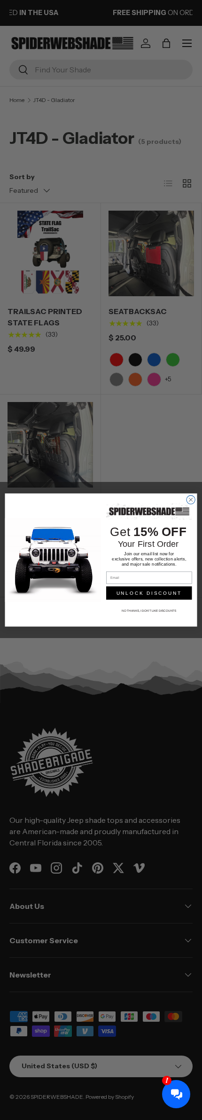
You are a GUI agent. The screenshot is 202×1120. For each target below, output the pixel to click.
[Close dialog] (190, 500)
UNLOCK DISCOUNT (149, 593)
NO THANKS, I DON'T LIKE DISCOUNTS (149, 611)
